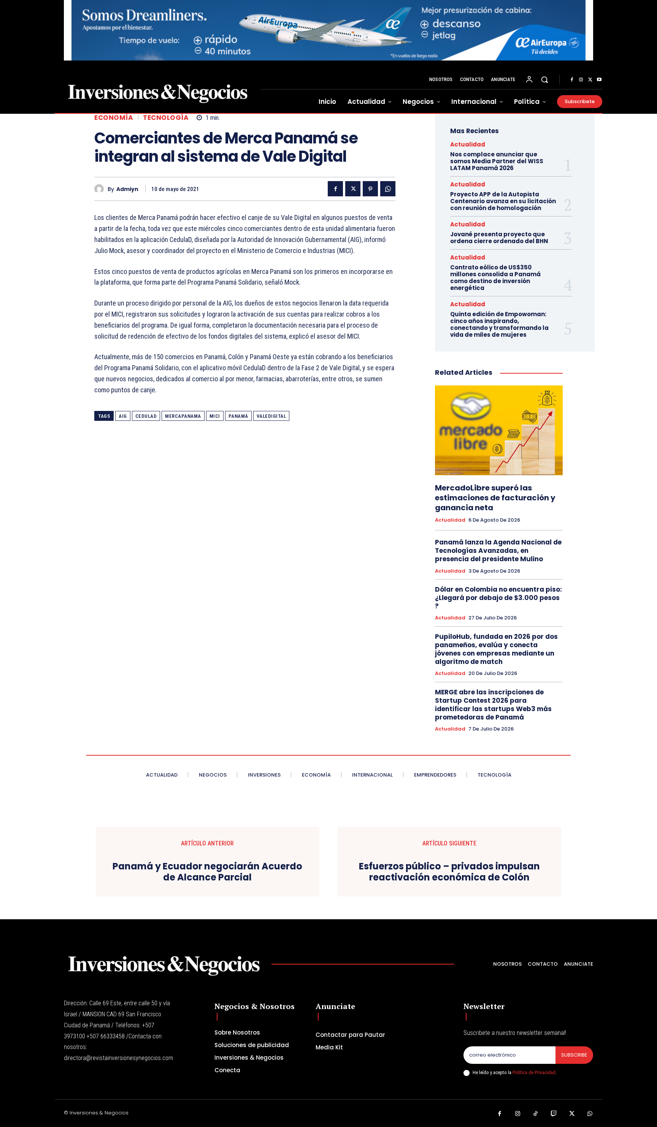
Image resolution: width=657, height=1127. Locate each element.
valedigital (271, 416)
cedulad (146, 416)
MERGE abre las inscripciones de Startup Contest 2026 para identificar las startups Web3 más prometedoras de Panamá (493, 705)
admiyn (127, 189)
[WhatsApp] (387, 188)
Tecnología (166, 118)
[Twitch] (554, 1114)
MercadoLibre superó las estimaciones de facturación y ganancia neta (495, 497)
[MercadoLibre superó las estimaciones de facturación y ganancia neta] (499, 430)
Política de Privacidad (534, 1072)
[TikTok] (535, 1114)
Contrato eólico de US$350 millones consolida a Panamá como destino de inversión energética (495, 277)
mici (214, 416)
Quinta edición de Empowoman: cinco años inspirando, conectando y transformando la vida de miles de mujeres (499, 324)
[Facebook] (571, 79)
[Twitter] (590, 79)
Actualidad (467, 144)
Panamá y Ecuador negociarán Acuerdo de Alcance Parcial (207, 872)
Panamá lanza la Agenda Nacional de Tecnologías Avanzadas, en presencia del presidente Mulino (498, 551)
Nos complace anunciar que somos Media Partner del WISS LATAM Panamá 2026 (496, 161)
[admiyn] (101, 189)
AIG (123, 416)
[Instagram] (581, 79)
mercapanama (183, 416)
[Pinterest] (370, 188)
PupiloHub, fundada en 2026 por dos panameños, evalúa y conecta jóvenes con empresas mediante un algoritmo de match (496, 649)
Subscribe (574, 1055)
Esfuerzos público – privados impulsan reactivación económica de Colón (449, 872)
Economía (113, 118)
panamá (238, 416)
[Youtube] (599, 79)
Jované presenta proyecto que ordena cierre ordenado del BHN (499, 237)
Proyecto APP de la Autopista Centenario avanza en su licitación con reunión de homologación (503, 201)
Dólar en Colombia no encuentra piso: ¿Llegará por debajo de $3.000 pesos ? (498, 598)
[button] (544, 79)
